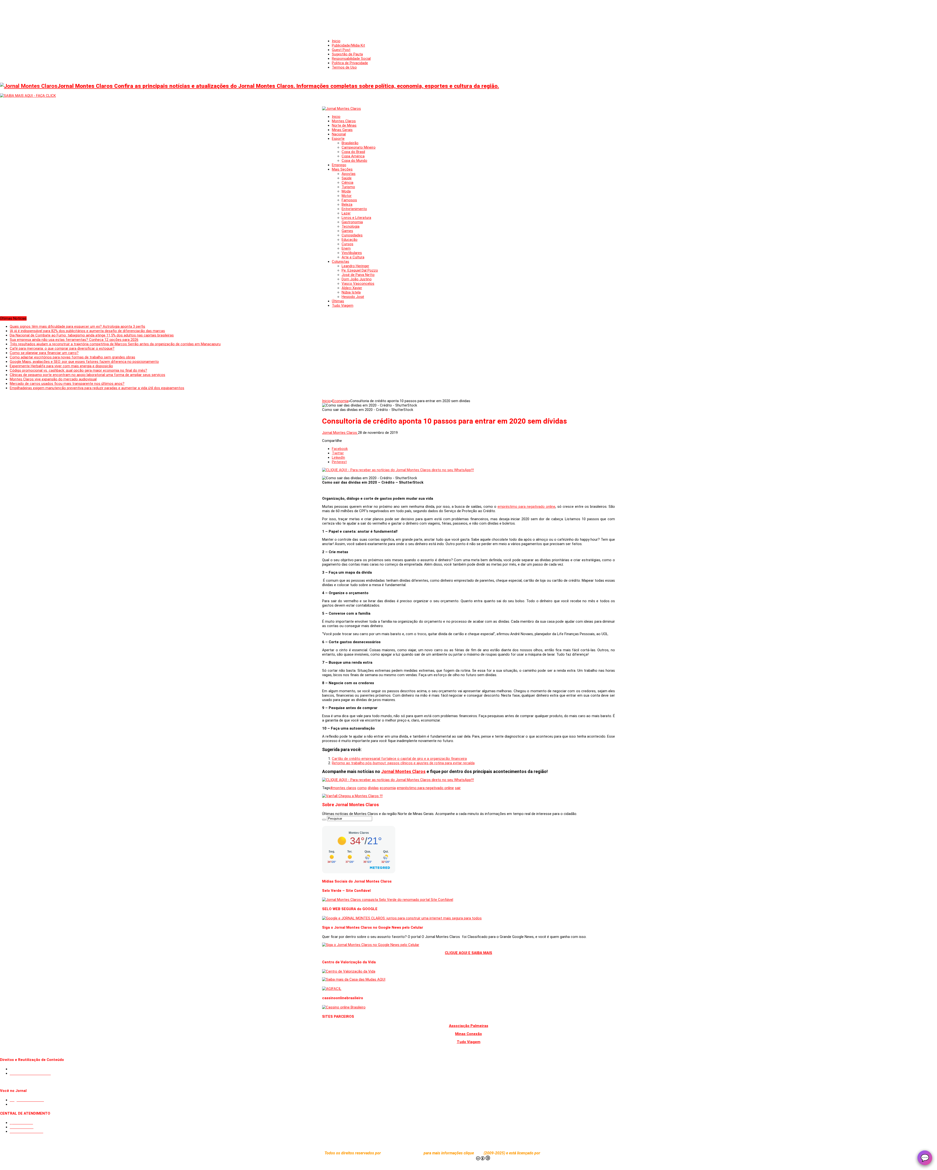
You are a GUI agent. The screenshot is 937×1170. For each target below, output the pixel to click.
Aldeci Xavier (352, 288)
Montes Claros (344, 121)
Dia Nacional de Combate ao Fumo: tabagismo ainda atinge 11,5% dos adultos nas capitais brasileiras (92, 335)
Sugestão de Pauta (347, 54)
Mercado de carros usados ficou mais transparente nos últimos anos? (67, 383)
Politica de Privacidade (350, 63)
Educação (349, 239)
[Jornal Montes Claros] (341, 108)
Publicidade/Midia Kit (348, 45)
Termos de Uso (344, 67)
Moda (346, 191)
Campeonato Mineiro (359, 147)
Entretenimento (354, 209)
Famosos (349, 200)
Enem (346, 248)
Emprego (339, 165)
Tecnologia (350, 226)
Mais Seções (342, 169)
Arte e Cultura (353, 257)
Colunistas (340, 261)
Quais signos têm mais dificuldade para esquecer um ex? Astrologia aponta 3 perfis (77, 326)
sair (458, 788)
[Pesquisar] (324, 819)
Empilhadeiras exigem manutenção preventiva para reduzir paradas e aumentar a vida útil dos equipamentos (97, 388)
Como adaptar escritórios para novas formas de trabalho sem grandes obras (72, 357)
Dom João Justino (357, 279)
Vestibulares (352, 253)
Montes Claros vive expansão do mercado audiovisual (53, 379)
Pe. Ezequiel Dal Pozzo (360, 270)
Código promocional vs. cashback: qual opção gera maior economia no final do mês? (78, 370)
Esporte (338, 138)
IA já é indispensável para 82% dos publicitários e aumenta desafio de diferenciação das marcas (87, 331)
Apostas (349, 174)
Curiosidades (352, 235)
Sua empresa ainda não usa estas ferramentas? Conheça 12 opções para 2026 (74, 339)
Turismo (348, 187)
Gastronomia (352, 222)
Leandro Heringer (355, 266)
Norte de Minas (344, 125)
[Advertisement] (468, 15)
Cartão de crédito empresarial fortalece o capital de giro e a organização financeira (399, 758)
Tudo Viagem (342, 305)
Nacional (339, 134)
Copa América (353, 156)
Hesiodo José (353, 297)
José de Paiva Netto (358, 275)
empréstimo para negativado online (526, 506)
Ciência (347, 182)
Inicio (336, 41)
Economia (340, 401)
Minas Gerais (342, 130)
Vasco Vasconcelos (358, 283)
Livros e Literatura (356, 217)
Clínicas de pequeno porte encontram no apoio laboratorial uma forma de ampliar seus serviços (87, 375)
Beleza (347, 204)
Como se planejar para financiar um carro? (44, 353)
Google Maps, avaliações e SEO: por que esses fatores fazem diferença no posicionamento (84, 361)
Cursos (347, 244)
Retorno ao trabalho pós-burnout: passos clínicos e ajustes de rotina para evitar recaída (403, 763)
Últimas (338, 301)
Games (347, 231)
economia (388, 788)
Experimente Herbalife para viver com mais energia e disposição (61, 366)
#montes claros (343, 788)
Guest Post (341, 50)
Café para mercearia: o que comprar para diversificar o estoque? (62, 348)
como (362, 788)
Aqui (479, 1153)
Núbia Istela (351, 292)
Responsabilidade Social (351, 58)
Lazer (346, 213)
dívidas (373, 788)
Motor (347, 195)
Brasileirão (350, 143)
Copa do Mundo (354, 160)
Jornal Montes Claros (340, 432)
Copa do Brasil (353, 152)
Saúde (347, 178)
